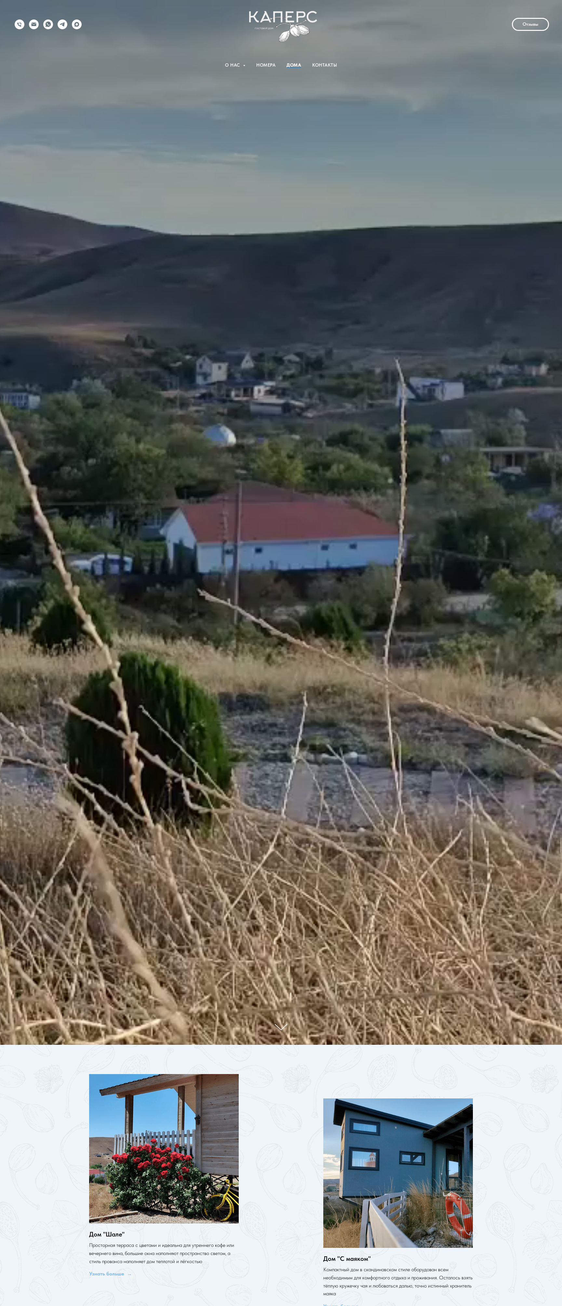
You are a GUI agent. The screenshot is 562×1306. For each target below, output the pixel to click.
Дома (294, 65)
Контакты (324, 65)
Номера (265, 65)
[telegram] (62, 24)
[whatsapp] (48, 24)
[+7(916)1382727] (19, 24)
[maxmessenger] (77, 24)
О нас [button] (233, 65)
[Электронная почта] (34, 24)
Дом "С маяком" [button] (347, 1258)
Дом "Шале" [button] (107, 1234)
